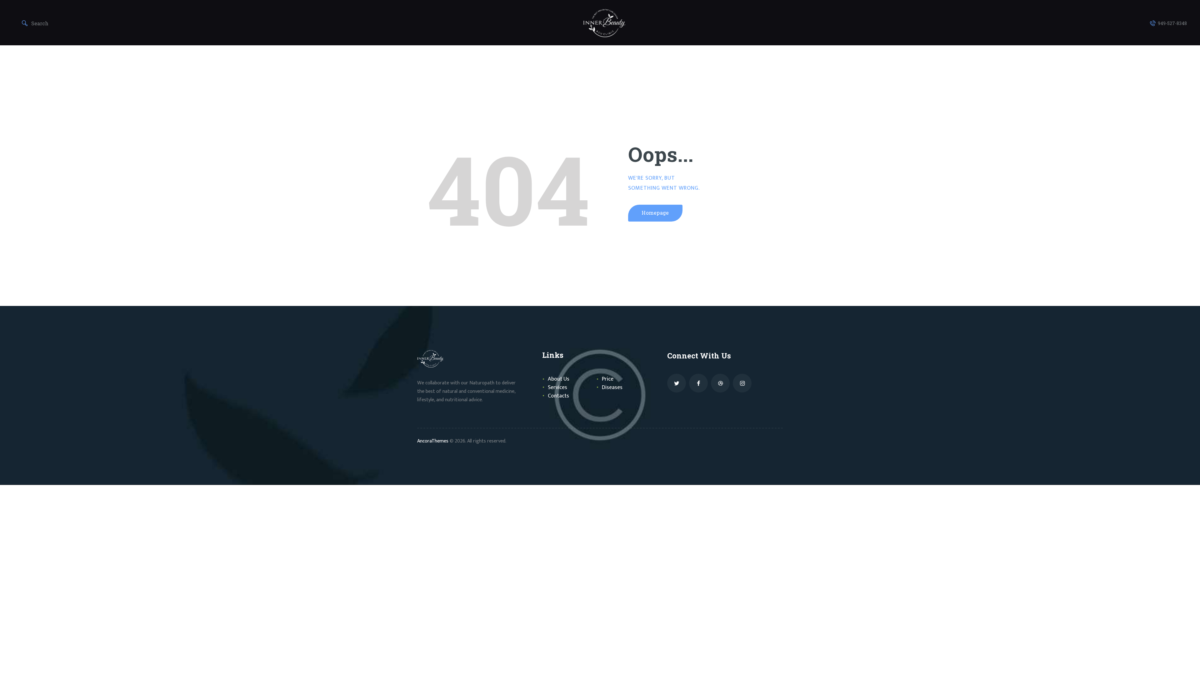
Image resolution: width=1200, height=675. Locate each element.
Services (557, 387)
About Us (558, 379)
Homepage (655, 212)
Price (607, 379)
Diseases (612, 387)
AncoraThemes (432, 441)
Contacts (558, 396)
